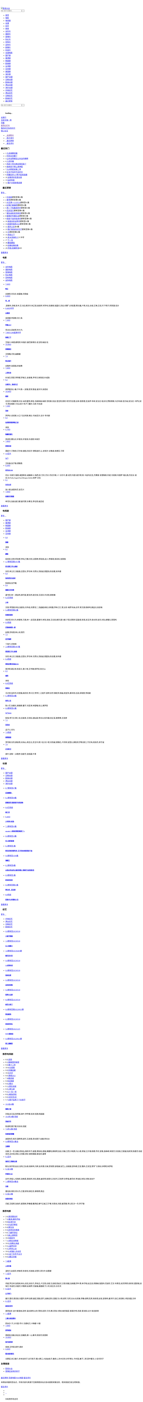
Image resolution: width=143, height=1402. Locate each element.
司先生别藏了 (12, 156)
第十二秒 (12, 1065)
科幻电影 (9, 275)
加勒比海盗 (13, 1243)
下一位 (10, 240)
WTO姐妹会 (9, 1034)
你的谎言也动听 (10, 578)
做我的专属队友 (13, 216)
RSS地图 (19, 1378)
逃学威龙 (8, 1330)
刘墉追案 (12, 1070)
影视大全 (9, 1369)
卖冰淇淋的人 (13, 237)
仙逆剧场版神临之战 (11, 422)
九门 (6, 458)
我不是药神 (9, 1342)
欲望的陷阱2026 (13, 224)
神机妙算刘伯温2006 (12, 664)
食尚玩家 (8, 975)
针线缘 (9, 197)
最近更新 (4, 1378)
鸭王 (6, 289)
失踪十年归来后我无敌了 (16, 164)
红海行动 (12, 1222)
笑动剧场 (8, 1014)
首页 (7, 15)
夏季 (8, 200)
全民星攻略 (9, 985)
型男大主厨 (9, 995)
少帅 (6, 602)
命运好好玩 (9, 1024)
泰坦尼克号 (9, 1306)
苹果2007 (8, 325)
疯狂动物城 (13, 1241)
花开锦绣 (8, 639)
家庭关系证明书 (14, 221)
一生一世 (12, 1092)
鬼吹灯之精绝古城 (11, 1161)
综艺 (7, 26)
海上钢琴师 (12, 1235)
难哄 (6, 676)
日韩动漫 (9, 776)
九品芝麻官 (12, 1225)
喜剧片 (8, 34)
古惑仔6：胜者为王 (11, 384)
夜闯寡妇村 (12, 1217)
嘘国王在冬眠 (9, 590)
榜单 (7, 29)
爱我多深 (8, 446)
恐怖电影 (9, 278)
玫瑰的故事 (9, 615)
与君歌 (11, 1068)
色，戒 (7, 301)
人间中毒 (10, 161)
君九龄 (11, 1089)
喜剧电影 (9, 270)
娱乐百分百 (9, 956)
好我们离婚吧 (12, 205)
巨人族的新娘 (9, 841)
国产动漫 (9, 773)
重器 (6, 542)
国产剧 (8, 520)
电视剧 (8, 21)
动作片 (8, 31)
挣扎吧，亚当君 (10, 890)
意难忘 (7, 688)
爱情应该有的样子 (12, 1371)
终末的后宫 (9, 880)
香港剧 (8, 523)
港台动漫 (9, 781)
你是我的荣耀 (9, 1134)
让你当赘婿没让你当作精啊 (17, 159)
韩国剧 (8, 526)
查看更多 (4, 253)
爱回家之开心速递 (11, 651)
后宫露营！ (9, 793)
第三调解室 (9, 1043)
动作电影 (9, 267)
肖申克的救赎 (13, 1230)
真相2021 (12, 1076)
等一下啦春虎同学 (14, 208)
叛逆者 (11, 1078)
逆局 (10, 1059)
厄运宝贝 (10, 211)
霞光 (10, 1084)
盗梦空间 (12, 1246)
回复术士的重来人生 (11, 899)
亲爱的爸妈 (9, 1199)
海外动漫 (9, 784)
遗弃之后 (11, 227)
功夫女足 (8, 485)
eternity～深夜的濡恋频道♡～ (15, 831)
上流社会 (8, 373)
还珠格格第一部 (10, 627)
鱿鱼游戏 (12, 1094)
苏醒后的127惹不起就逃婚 (17, 175)
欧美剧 (8, 528)
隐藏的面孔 (9, 434)
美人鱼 (7, 1278)
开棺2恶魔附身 (13, 248)
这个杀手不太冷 (15, 1254)
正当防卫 (8, 749)
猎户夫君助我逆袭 (15, 183)
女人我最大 (9, 946)
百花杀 (7, 725)
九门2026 (8, 713)
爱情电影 (9, 272)
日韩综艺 (9, 924)
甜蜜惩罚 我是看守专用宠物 (14, 802)
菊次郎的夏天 (9, 1354)
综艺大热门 (9, 1004)
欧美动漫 (9, 778)
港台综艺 (9, 921)
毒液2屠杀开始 (14, 1219)
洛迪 (6, 411)
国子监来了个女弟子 (16, 1100)
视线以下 (11, 235)
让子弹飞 (8, 1293)
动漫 (7, 23)
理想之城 (8, 1109)
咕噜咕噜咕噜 (13, 245)
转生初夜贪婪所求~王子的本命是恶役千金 (18, 851)
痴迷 (6, 396)
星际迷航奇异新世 (14, 213)
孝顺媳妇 (8, 349)
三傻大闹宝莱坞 (10, 1318)
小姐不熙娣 (9, 936)
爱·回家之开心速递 (11, 566)
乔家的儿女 (9, 1174)
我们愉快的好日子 (15, 229)
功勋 (6, 1186)
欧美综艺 (9, 927)
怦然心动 (12, 1249)
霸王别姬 (12, 1257)
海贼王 (7, 860)
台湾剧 (8, 531)
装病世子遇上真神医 (15, 167)
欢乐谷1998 (9, 470)
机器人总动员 (14, 1251)
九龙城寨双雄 (12, 153)
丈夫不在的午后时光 (15, 172)
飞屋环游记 (12, 1233)
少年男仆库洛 (9, 821)
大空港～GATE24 (13, 202)
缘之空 (7, 812)
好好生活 (12, 1097)
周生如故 (12, 1086)
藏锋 (6, 554)
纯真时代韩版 (9, 496)
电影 (7, 18)
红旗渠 (11, 1081)
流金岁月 (8, 1121)
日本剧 (8, 534)
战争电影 (9, 280)
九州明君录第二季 (14, 169)
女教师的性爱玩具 (15, 177)
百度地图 (12, 1378)
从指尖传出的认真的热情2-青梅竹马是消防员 (19, 870)
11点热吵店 (9, 965)
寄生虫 (11, 1227)
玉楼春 (7, 1146)
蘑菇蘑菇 (11, 243)
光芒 (10, 1073)
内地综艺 (9, 919)
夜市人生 (8, 701)
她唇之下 (8, 337)
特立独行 (8, 361)
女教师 (7, 313)
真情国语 (8, 737)
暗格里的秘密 (13, 1062)
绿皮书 (11, 1238)
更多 (3, 193)
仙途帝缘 (11, 180)
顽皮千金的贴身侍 (14, 219)
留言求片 (27, 1378)
